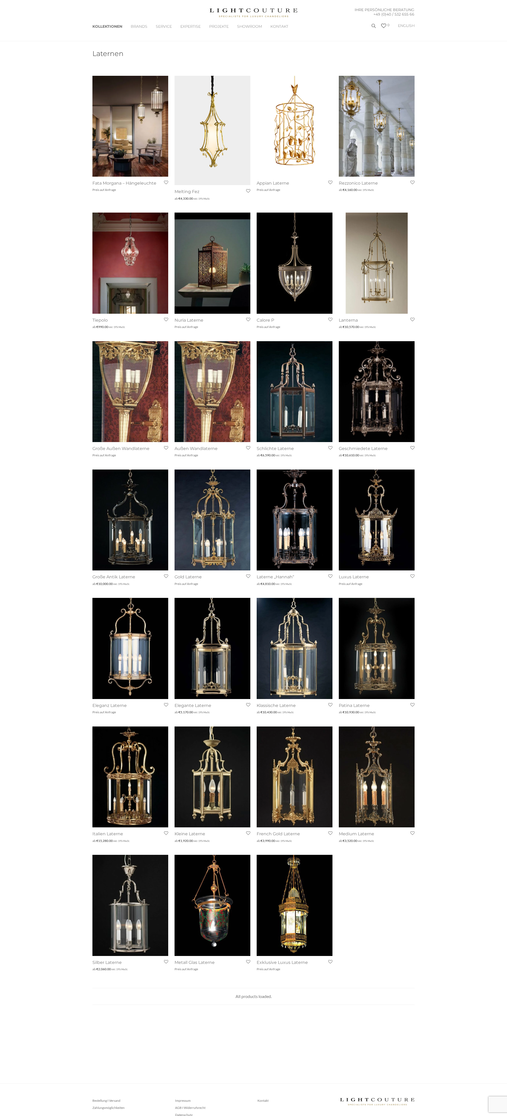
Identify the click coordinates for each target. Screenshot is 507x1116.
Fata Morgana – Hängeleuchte (124, 183)
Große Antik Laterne (113, 576)
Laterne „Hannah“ (275, 576)
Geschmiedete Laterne (363, 448)
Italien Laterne (107, 833)
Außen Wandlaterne (196, 448)
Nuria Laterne (189, 320)
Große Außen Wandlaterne (120, 448)
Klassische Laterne (276, 705)
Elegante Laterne (193, 705)
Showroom (249, 26)
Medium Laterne (356, 833)
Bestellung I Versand (106, 1101)
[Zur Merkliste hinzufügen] (165, 182)
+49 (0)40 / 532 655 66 (393, 14)
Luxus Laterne (354, 576)
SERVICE (164, 26)
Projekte (219, 26)
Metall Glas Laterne (195, 962)
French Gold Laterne (278, 833)
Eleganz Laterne (109, 705)
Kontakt (279, 26)
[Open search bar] (374, 28)
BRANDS (139, 26)
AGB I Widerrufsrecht (190, 1108)
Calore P (265, 320)
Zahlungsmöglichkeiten (108, 1108)
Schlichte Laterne (275, 448)
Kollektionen (107, 26)
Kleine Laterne (190, 833)
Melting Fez (187, 191)
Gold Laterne (188, 576)
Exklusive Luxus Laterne (282, 962)
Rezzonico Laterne (358, 183)
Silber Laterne (107, 962)
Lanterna (348, 320)
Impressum (183, 1101)
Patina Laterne (354, 705)
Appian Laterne (273, 183)
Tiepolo (100, 320)
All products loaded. (254, 996)
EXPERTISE (190, 26)
